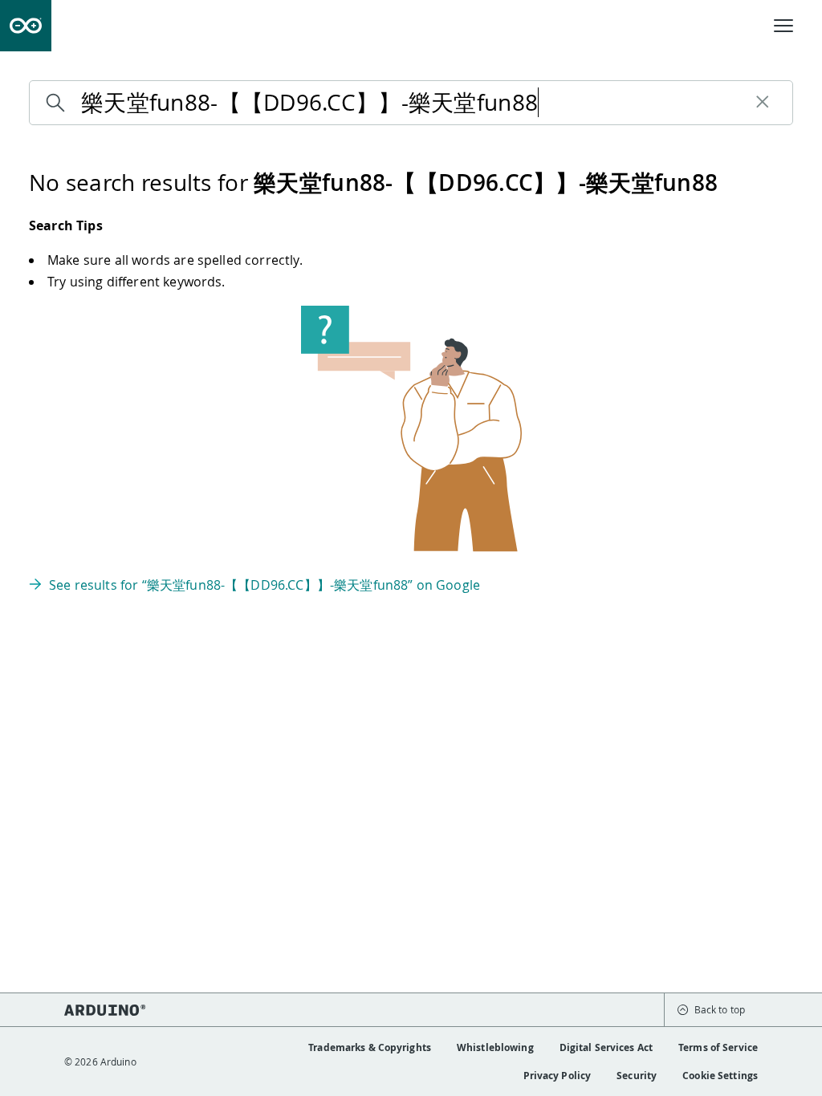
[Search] (59, 102)
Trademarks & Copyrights (369, 1047)
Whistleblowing (495, 1047)
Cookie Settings (720, 1075)
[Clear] (762, 102)
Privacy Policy (557, 1075)
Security (636, 1075)
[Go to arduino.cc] (25, 25)
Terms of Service (718, 1047)
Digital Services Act (606, 1047)
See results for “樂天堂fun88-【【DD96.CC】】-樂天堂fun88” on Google (264, 585)
